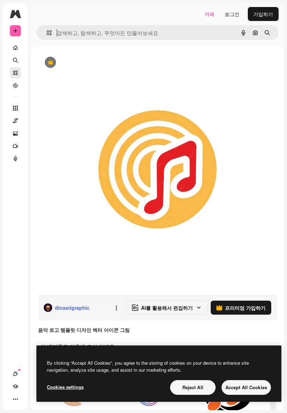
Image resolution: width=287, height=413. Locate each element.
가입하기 (263, 14)
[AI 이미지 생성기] (15, 133)
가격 (209, 14)
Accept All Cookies (246, 387)
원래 (78, 62)
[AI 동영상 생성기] (15, 146)
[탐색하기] (15, 85)
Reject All (192, 387)
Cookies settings (65, 387)
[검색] (15, 60)
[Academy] (15, 386)
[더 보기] (15, 399)
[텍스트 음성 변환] (15, 158)
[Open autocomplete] (46, 32)
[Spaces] (15, 120)
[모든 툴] (15, 108)
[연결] (15, 373)
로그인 (232, 14)
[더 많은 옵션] (116, 308)
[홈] (15, 47)
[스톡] (15, 72)
